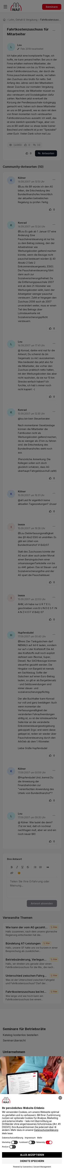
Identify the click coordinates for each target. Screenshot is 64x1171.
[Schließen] (59, 1061)
